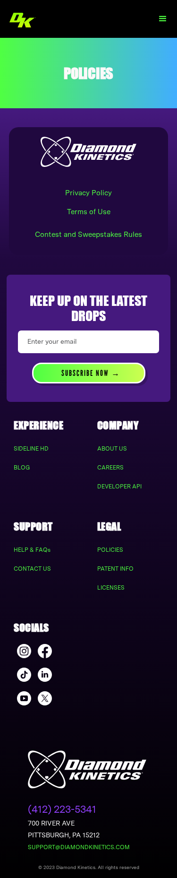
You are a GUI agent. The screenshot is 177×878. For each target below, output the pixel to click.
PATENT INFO (115, 568)
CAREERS (110, 467)
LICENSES (111, 587)
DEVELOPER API (119, 486)
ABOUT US (112, 448)
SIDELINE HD (31, 448)
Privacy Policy (88, 193)
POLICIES (110, 550)
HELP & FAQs (32, 550)
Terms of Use (88, 212)
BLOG (22, 467)
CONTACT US (32, 568)
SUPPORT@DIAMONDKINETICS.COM (79, 847)
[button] (163, 19)
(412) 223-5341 (62, 809)
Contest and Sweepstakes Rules (88, 234)
